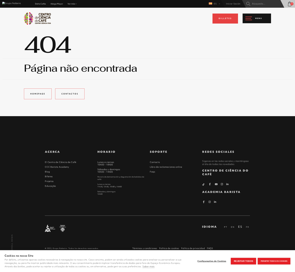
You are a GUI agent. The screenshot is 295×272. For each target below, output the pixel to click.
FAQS (210, 248)
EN (233, 227)
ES (215, 3)
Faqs (152, 171)
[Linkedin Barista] (227, 184)
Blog (47, 171)
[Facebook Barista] (210, 184)
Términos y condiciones (144, 248)
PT (225, 227)
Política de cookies (169, 248)
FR (247, 227)
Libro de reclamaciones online (166, 167)
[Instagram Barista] (222, 184)
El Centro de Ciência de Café (60, 162)
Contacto (155, 162)
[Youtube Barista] (216, 184)
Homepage (37, 94)
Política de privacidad (193, 248)
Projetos (49, 181)
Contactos (69, 94)
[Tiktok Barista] (203, 184)
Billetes (49, 176)
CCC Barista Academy (57, 167)
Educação (50, 186)
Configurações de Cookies (211, 261)
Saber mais (148, 266)
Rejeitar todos (243, 261)
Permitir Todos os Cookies (274, 261)
